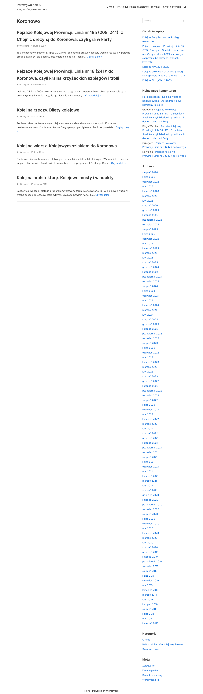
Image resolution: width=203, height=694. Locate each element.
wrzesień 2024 (150, 281)
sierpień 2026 (150, 172)
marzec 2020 (149, 537)
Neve (87, 690)
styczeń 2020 (150, 547)
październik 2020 (152, 504)
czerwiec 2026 (150, 181)
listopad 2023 (150, 328)
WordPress (112, 690)
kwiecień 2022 (150, 419)
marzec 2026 (149, 195)
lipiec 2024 (148, 290)
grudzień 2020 (150, 494)
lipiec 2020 (148, 518)
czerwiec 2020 (150, 523)
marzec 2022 (149, 423)
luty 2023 (147, 371)
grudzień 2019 (150, 552)
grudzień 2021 (150, 438)
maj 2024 (147, 300)
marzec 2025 (149, 252)
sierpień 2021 (149, 457)
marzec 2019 (149, 594)
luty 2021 (147, 485)
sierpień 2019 (149, 570)
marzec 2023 (149, 366)
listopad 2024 (150, 271)
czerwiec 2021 (150, 466)
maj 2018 (147, 618)
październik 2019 (152, 561)
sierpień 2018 (149, 608)
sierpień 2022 (150, 400)
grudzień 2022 (150, 381)
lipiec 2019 (148, 575)
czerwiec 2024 (150, 295)
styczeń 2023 (150, 376)
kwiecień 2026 (150, 191)
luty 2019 (147, 599)
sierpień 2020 (150, 514)
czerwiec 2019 (150, 580)
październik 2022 (152, 390)
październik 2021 (152, 447)
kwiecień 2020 (150, 533)
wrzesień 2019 (150, 566)
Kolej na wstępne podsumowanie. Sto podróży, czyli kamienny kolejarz (161, 100)
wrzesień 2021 (150, 452)
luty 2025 (147, 257)
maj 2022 (147, 414)
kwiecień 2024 (150, 305)
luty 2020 (147, 542)
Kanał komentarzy (152, 675)
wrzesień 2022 (150, 395)
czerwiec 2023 (150, 352)
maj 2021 (147, 471)
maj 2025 (147, 243)
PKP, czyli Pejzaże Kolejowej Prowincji (138, 6)
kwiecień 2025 (150, 248)
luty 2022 (147, 428)
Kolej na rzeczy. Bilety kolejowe (48, 110)
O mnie (110, 6)
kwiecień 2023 (150, 362)
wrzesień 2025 (150, 224)
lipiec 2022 (148, 404)
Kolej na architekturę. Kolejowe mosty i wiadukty (65, 177)
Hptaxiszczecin (151, 96)
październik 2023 (152, 333)
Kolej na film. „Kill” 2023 (155, 66)
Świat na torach (172, 6)
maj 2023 (147, 357)
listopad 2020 (150, 499)
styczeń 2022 (150, 433)
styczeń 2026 (150, 205)
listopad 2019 (150, 556)
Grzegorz (24, 46)
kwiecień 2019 (150, 589)
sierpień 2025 (150, 229)
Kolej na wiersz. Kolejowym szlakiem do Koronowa (67, 145)
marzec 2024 (149, 309)
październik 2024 (152, 276)
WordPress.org (150, 679)
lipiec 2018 (148, 613)
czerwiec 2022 (150, 409)
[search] (185, 7)
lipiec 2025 (148, 233)
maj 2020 (147, 528)
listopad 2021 (150, 442)
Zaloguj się (148, 665)
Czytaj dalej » (94, 56)
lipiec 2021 (148, 461)
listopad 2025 (150, 214)
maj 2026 (147, 186)
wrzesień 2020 (150, 509)
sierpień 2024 (150, 286)
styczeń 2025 (150, 262)
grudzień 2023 (150, 324)
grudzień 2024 (150, 267)
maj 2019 (147, 585)
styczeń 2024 (150, 319)
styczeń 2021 (149, 490)
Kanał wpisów (150, 670)
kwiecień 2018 (150, 623)
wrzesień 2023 (150, 338)
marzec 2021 (149, 480)
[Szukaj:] (164, 20)
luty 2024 (147, 314)
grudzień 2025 (150, 210)
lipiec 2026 (148, 176)
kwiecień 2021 (150, 476)
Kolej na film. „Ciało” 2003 (157, 80)
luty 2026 (147, 200)
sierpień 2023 (150, 343)
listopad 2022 (150, 385)
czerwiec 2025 (150, 238)
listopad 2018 (150, 604)
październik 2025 (152, 219)
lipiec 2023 (148, 347)
